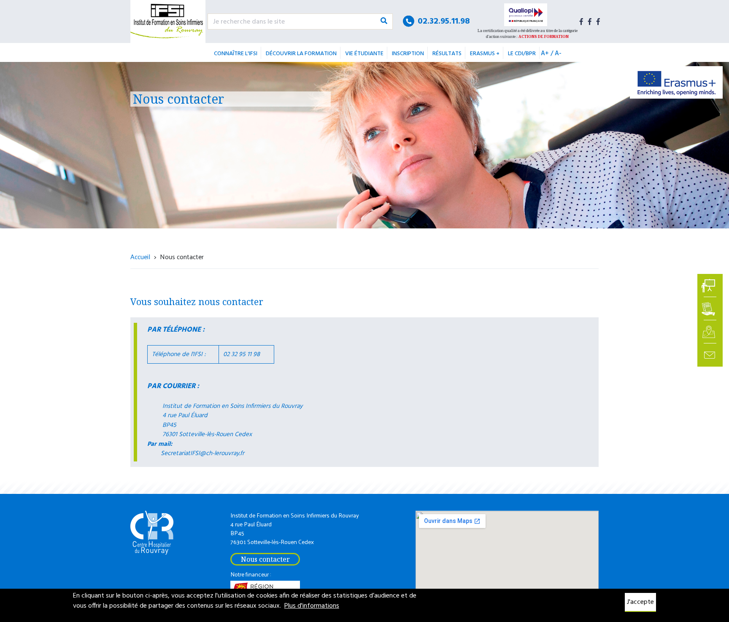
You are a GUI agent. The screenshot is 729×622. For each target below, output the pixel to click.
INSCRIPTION (408, 54)
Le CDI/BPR (522, 54)
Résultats (447, 54)
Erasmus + (485, 54)
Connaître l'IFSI (235, 54)
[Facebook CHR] (598, 21)
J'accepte (640, 602)
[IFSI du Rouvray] (167, 21)
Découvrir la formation (301, 54)
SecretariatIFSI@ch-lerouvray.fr (202, 453)
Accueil (140, 256)
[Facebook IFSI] (581, 21)
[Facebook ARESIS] (589, 21)
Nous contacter (265, 559)
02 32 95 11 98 (241, 354)
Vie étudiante (364, 54)
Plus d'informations (311, 606)
